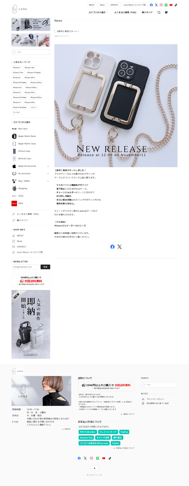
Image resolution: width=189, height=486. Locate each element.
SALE (20, 203)
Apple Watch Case (27, 144)
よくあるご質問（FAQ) (125, 12)
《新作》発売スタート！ (68, 31)
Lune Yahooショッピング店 (135, 5)
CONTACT (114, 5)
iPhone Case (24, 151)
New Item (23, 129)
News (102, 5)
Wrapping (22, 188)
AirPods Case (24, 158)
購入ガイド (147, 12)
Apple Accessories (27, 166)
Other (21, 196)
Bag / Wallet (24, 181)
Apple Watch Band (27, 136)
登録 (45, 267)
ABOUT (91, 5)
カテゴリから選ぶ (97, 12)
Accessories (24, 173)
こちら (30, 425)
